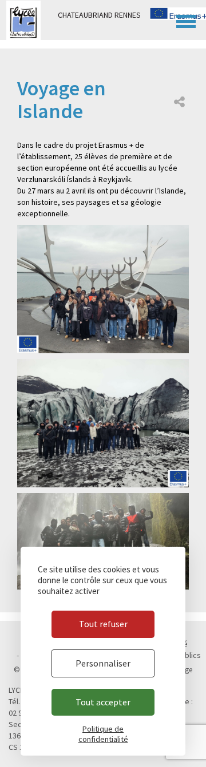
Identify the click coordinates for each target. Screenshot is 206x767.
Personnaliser (103, 663)
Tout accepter (103, 702)
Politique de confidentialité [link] (103, 734)
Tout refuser (103, 623)
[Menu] (186, 20)
